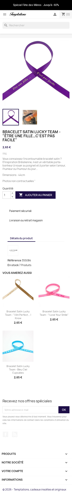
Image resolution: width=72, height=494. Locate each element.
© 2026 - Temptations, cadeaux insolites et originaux (34, 489)
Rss (14, 434)
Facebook (5, 434)
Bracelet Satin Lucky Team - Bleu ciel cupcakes (18, 369)
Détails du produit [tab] (21, 238)
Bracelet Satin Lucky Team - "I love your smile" (54, 313)
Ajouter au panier (35, 195)
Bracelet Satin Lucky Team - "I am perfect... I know (18, 315)
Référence (14, 260)
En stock (13, 265)
